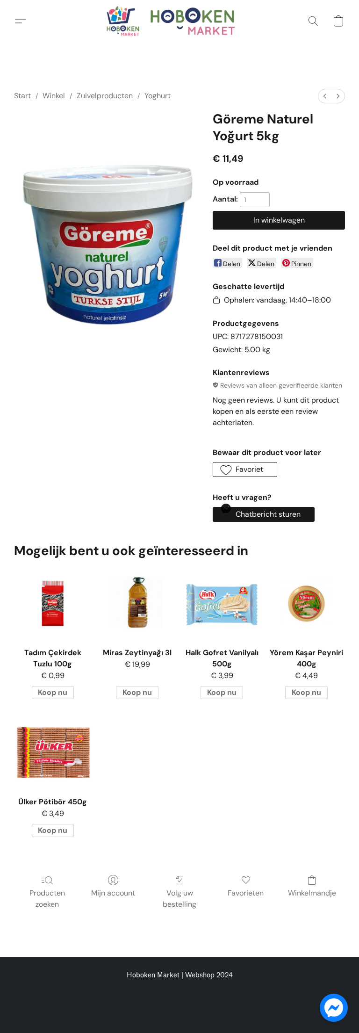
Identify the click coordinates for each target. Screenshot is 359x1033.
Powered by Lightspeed (179, 1008)
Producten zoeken (47, 898)
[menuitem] (324, 96)
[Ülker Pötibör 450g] (52, 752)
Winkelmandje (312, 893)
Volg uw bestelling (179, 898)
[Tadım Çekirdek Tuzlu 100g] (52, 603)
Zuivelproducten (105, 96)
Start (22, 96)
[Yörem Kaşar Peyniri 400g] (306, 603)
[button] (179, 21)
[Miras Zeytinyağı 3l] (137, 603)
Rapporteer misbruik (179, 992)
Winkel (54, 96)
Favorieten (246, 893)
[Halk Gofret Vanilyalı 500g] (221, 603)
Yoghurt (157, 96)
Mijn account (113, 893)
